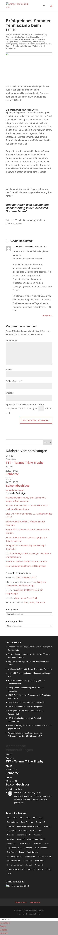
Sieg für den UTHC (14, 848)
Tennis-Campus (32, 852)
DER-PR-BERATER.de (34, 910)
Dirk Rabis (11, 826)
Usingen (29, 865)
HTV (40, 831)
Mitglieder (21, 839)
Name (9, 369)
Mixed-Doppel (12, 843)
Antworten (47, 315)
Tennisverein (40, 861)
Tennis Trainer (38, 42)
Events (15, 39)
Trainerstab (37, 46)
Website (10, 393)
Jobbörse (12, 474)
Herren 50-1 (23, 831)
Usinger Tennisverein (35, 869)
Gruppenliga (11, 831)
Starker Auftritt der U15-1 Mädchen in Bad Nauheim (30, 669)
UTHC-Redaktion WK (18, 35)
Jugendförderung (35, 835)
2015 (9, 818)
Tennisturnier (27, 861)
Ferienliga (46, 826)
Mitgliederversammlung (36, 839)
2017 (22, 818)
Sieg (46, 843)
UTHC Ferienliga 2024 (26, 577)
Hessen (33, 831)
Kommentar (12, 340)
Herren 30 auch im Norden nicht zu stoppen (26, 561)
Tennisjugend (11, 44)
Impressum (35, 902)
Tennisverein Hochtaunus (29, 44)
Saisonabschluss (18, 485)
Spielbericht (27, 848)
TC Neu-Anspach (41, 848)
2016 (15, 818)
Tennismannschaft (44, 856)
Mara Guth (11, 839)
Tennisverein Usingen (22, 46)
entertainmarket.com (30, 914)
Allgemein (10, 37)
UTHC (48, 869)
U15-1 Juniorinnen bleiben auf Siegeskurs (26, 566)
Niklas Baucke (25, 843)
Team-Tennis (11, 852)
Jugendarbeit (21, 835)
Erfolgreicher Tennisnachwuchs (28, 826)
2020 (41, 818)
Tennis (21, 852)
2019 (35, 818)
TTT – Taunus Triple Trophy (24, 462)
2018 (28, 818)
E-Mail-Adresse (14, 381)
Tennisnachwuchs (13, 861)
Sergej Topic (37, 843)
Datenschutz (21, 902)
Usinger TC (39, 865)
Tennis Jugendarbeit (22, 42)
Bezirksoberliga (12, 822)
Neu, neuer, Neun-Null (26, 598)
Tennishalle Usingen (14, 856)
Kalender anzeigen (15, 490)
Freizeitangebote (26, 39)
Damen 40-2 (40, 822)
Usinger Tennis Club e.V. (16, 869)
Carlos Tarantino (22, 37)
